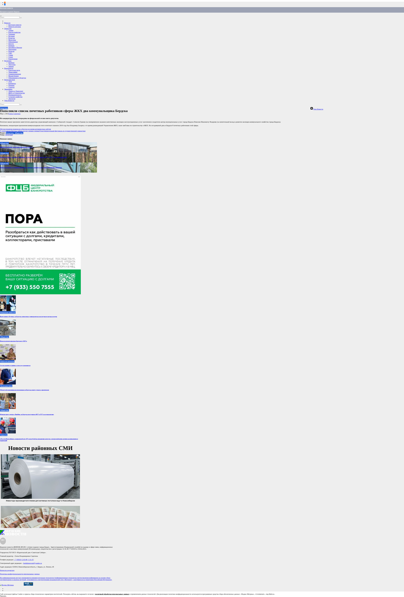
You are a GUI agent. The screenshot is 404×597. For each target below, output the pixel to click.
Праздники (12, 49)
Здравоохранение (14, 74)
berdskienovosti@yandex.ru (32, 563)
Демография (12, 72)
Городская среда (14, 70)
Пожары (11, 85)
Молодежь (12, 40)
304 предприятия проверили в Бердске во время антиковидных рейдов (25, 129)
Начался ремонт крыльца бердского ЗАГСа (16, 147)
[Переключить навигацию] (1, 15)
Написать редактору (7, 570)
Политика (7, 61)
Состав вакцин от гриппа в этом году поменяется (15, 365)
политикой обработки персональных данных (112, 594)
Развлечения (12, 59)
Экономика (8, 89)
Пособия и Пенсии (15, 47)
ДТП (10, 82)
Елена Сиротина (14, 114)
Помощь (11, 46)
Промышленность (14, 95)
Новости (7, 23)
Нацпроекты (8, 68)
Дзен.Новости (9, 100)
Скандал (11, 87)
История (11, 36)
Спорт (10, 57)
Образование (13, 42)
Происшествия (9, 80)
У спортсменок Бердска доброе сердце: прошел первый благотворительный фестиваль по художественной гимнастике (43, 131)
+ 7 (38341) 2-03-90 (20, 560)
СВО (10, 53)
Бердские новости (6, 8)
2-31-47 (30, 560)
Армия (10, 30)
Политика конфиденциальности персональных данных (20, 574)
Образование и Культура (17, 78)
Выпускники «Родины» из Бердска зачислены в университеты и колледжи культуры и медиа (28, 316)
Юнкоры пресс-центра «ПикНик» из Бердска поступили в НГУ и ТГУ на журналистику (33, 157)
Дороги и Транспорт (15, 91)
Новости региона (14, 27)
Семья (10, 55)
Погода (11, 44)
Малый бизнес (13, 76)
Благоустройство (14, 32)
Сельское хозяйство (15, 97)
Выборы (11, 63)
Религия (11, 51)
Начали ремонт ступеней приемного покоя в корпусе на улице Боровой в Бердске (31, 167)
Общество (7, 28)
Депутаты (11, 64)
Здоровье (11, 34)
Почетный (9, 135)
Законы (11, 66)
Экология (11, 99)
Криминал (12, 83)
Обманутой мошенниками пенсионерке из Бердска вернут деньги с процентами (24, 390)
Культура (11, 38)
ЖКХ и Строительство (16, 93)
